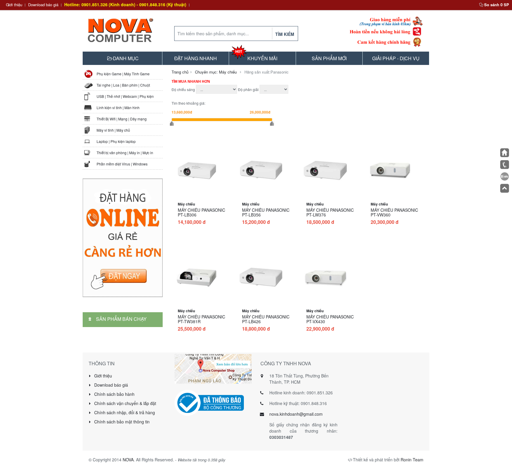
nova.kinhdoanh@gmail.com (296, 414)
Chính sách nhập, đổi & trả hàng (124, 412)
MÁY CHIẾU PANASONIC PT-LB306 (201, 212)
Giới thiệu (14, 4)
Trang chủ (180, 72)
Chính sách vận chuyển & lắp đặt (124, 403)
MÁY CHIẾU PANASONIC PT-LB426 (265, 319)
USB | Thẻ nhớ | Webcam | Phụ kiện (125, 96)
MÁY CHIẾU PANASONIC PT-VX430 (330, 319)
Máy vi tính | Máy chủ (113, 130)
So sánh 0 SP (496, 4)
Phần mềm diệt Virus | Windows (122, 163)
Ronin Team (412, 460)
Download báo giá (43, 4)
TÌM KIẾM (284, 34)
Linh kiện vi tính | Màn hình (118, 107)
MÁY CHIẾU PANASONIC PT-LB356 (265, 212)
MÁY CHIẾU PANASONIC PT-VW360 (394, 212)
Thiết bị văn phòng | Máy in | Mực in (125, 152)
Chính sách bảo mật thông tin (121, 422)
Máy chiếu (186, 204)
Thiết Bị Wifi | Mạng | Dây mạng (122, 118)
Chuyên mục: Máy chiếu (216, 72)
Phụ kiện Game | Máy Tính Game (123, 73)
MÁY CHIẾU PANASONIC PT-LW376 (330, 212)
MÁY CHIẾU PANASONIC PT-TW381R (201, 319)
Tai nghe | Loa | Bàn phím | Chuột (123, 84)
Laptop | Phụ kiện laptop (116, 141)
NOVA (128, 460)
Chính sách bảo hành (114, 394)
